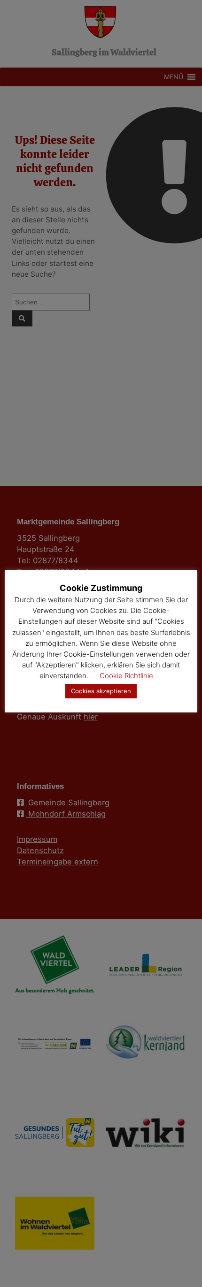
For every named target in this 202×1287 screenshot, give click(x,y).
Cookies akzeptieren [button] (101, 691)
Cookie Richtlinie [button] (126, 675)
